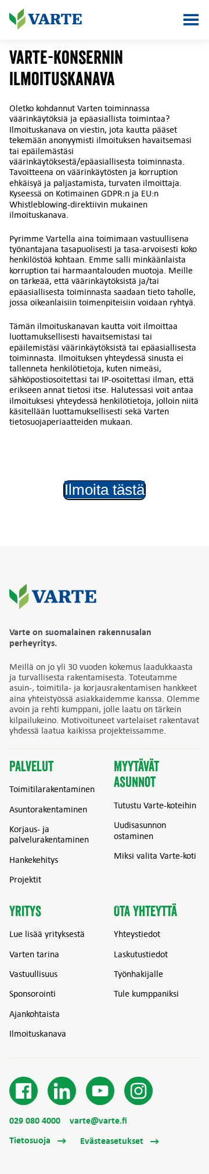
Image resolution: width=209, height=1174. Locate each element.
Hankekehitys (33, 859)
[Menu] (191, 19)
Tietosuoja (31, 1140)
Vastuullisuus (33, 973)
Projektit (25, 879)
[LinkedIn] (62, 1091)
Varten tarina (34, 954)
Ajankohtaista (34, 1013)
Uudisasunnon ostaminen (140, 829)
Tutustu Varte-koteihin (155, 805)
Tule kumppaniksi (146, 993)
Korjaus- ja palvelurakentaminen (49, 833)
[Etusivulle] (45, 19)
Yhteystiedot (137, 933)
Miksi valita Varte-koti (155, 855)
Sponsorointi (32, 993)
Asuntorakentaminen (48, 809)
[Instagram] (138, 1091)
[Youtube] (100, 1091)
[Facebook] (23, 1091)
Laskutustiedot (141, 954)
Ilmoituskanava (37, 1033)
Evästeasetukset (113, 1140)
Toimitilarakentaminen (52, 788)
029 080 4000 (34, 1120)
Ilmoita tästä (104, 489)
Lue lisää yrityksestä (47, 933)
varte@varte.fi (98, 1120)
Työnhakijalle (138, 973)
